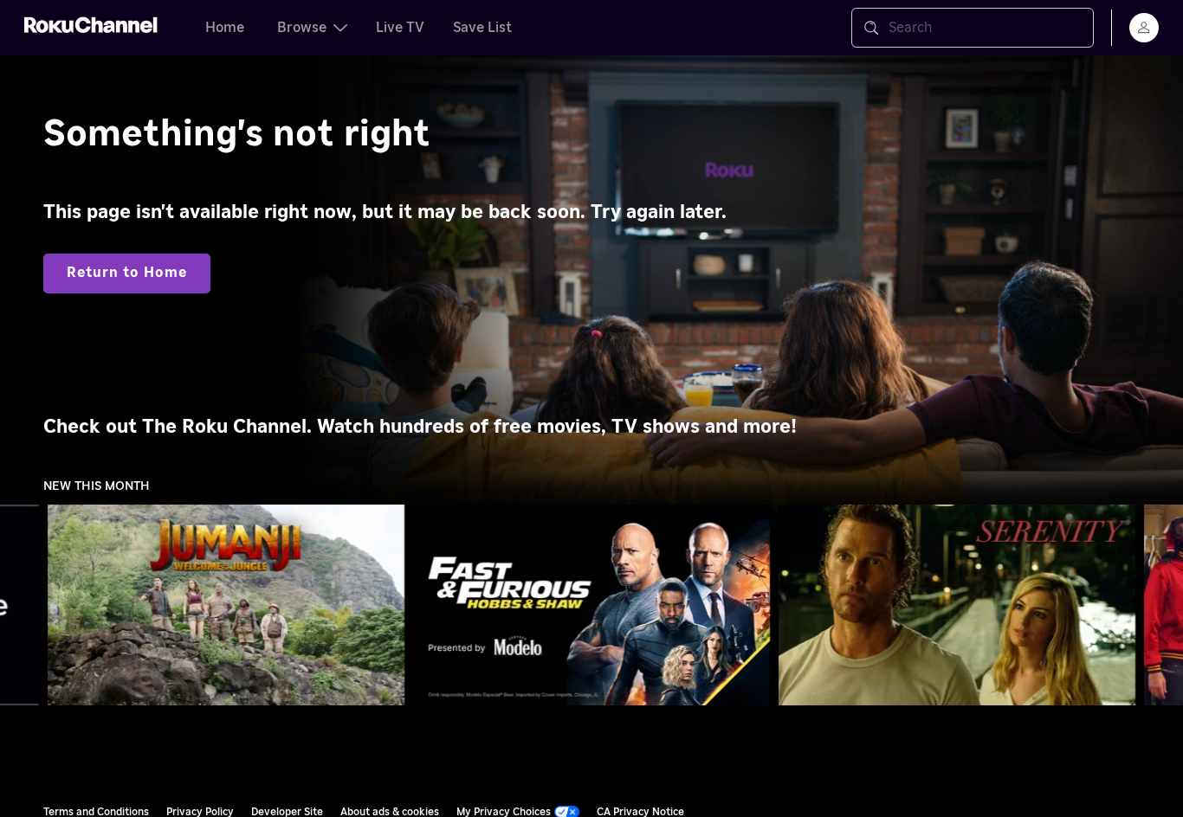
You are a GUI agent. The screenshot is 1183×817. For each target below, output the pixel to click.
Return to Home (127, 273)
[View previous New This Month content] (21, 605)
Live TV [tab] (400, 28)
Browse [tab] (301, 28)
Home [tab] (224, 28)
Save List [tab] (482, 28)
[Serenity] (957, 605)
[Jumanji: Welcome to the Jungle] (226, 605)
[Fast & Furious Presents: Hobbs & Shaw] (591, 605)
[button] (229, 605)
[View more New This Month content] (1161, 605)
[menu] (1144, 27)
